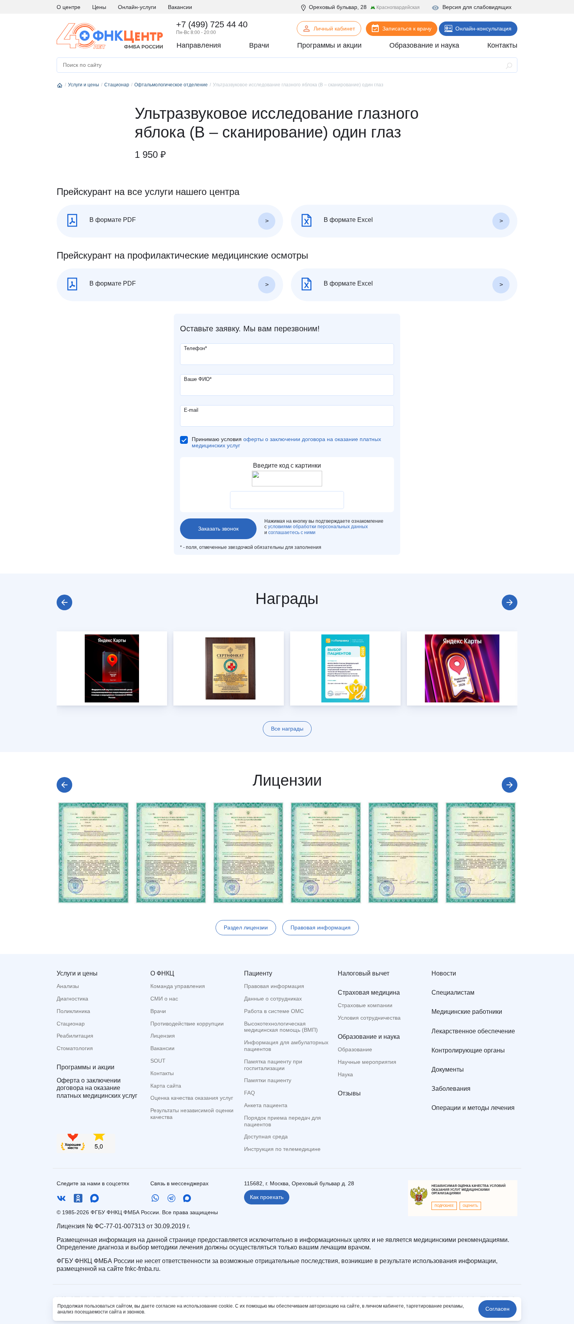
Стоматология (75, 1048)
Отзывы (349, 1093)
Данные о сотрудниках (273, 998)
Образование (355, 1049)
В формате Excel (347, 219)
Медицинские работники (466, 1011)
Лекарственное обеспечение (473, 1031)
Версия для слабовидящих (477, 7)
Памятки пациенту (267, 1080)
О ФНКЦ (162, 973)
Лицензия (162, 1036)
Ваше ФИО (198, 379)
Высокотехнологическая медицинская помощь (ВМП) (281, 1026)
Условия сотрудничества (369, 1018)
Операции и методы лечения (473, 1107)
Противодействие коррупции (187, 1023)
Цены (99, 7)
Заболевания (451, 1088)
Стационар (71, 1023)
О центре (68, 7)
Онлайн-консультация (483, 28)
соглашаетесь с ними (292, 532)
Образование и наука (369, 1036)
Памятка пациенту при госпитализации (273, 1064)
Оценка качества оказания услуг (191, 1098)
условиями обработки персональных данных (318, 526)
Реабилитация (75, 1036)
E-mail (191, 410)
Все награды (287, 728)
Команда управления (177, 986)
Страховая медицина (369, 992)
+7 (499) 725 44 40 (212, 24)
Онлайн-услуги (137, 7)
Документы (447, 1069)
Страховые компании (365, 1005)
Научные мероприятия (367, 1062)
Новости (443, 973)
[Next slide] (509, 602)
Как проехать (266, 1197)
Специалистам (452, 992)
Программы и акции (85, 1067)
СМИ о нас (164, 998)
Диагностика (72, 998)
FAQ (249, 1093)
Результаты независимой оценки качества (192, 1113)
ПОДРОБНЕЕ (444, 1206)
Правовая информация (321, 927)
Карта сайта (165, 1086)
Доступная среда (266, 1136)
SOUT (158, 1061)
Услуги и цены (77, 973)
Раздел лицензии (246, 927)
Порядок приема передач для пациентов (282, 1121)
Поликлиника (73, 1011)
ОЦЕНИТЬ (470, 1206)
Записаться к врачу (406, 28)
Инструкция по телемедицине (282, 1149)
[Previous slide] (64, 602)
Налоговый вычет (363, 973)
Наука (345, 1074)
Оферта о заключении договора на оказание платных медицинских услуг (97, 1088)
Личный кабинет (334, 28)
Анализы (68, 986)
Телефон (195, 348)
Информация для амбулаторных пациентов (286, 1045)
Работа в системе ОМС (274, 1011)
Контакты (162, 1073)
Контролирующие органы (468, 1050)
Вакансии (180, 7)
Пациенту (258, 973)
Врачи (158, 1011)
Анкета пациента (265, 1105)
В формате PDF (112, 219)
